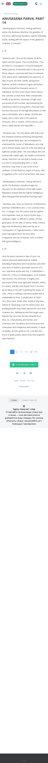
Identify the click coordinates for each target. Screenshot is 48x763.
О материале (24, 386)
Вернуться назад (11, 14)
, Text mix (30, 380)
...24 (30, 352)
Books (23, 380)
